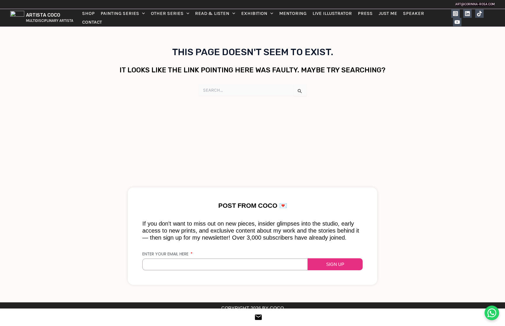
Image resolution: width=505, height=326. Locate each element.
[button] (475, 4)
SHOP (88, 13)
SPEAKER (413, 13)
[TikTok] (479, 13)
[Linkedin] (467, 13)
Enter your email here (166, 254)
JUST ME (387, 13)
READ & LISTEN (212, 13)
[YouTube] (457, 22)
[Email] (252, 317)
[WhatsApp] (492, 313)
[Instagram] (455, 13)
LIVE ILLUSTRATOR (332, 13)
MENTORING (293, 13)
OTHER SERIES (167, 13)
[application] (142, 13)
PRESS (365, 13)
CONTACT (92, 22)
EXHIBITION (254, 13)
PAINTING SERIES (120, 13)
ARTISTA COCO (43, 15)
